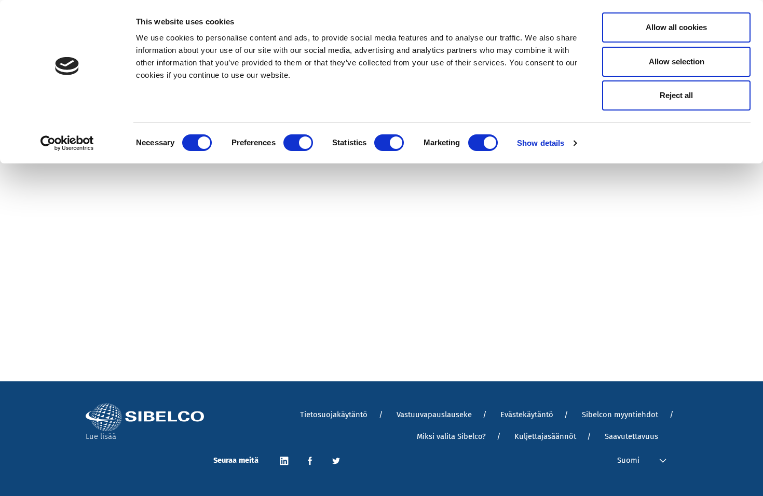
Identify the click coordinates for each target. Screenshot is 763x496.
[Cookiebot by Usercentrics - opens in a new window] (67, 143)
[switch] (298, 142)
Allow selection (676, 61)
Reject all (676, 95)
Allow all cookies (676, 27)
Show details (540, 143)
